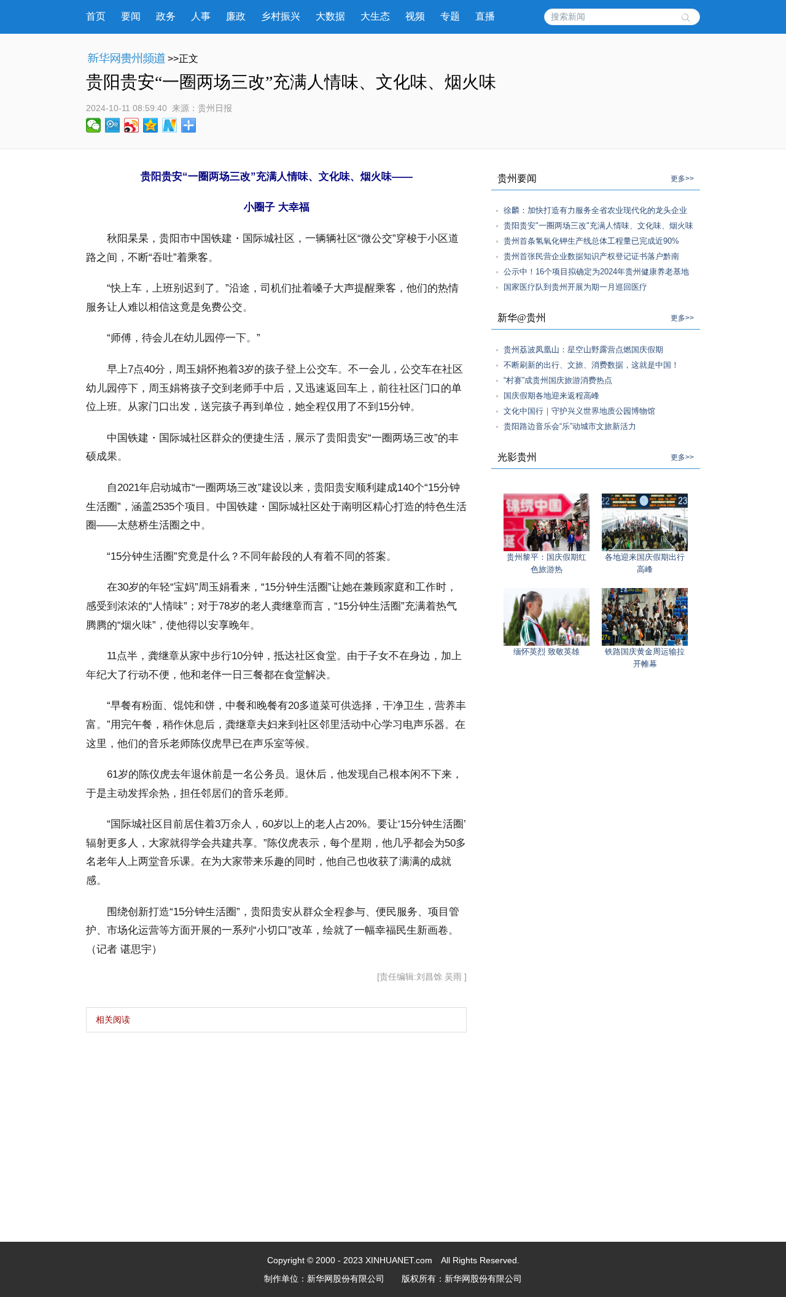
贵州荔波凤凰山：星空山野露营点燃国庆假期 (583, 349)
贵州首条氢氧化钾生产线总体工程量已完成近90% (591, 241)
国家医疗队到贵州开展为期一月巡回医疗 (575, 287)
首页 (96, 16)
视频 (415, 16)
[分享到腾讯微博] (112, 125)
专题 (450, 16)
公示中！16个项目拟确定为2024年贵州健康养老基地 (596, 271)
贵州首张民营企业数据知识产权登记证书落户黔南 (591, 256)
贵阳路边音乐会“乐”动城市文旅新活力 (570, 426)
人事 (201, 16)
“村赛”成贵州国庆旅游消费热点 (558, 380)
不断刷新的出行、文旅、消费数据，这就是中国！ (591, 365)
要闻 (131, 16)
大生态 (375, 16)
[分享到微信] (93, 125)
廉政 (236, 16)
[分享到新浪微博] (131, 125)
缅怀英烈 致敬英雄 (546, 651)
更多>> (682, 178)
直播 (485, 16)
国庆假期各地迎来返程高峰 (551, 395)
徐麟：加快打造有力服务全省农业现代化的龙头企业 (595, 210)
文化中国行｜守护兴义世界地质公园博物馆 (579, 411)
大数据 (330, 16)
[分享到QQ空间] (150, 125)
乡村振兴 (280, 16)
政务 (166, 16)
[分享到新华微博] (169, 125)
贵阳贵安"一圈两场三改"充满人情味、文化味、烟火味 (598, 225)
